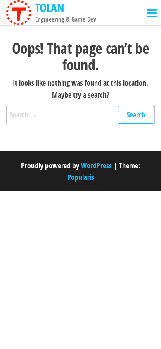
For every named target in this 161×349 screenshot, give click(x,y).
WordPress (96, 165)
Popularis (80, 177)
